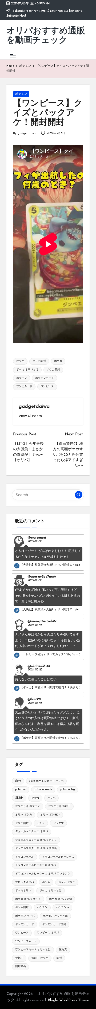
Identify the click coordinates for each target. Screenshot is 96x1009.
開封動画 (20, 966)
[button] (30, 415)
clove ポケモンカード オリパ (46, 781)
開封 (59, 958)
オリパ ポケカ (23, 814)
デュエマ (58, 823)
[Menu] (12, 55)
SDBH (19, 797)
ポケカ (58, 361)
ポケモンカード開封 (54, 924)
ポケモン (21, 94)
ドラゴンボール (24, 856)
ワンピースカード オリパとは (33, 949)
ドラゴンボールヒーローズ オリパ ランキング (42, 873)
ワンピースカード (26, 941)
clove (18, 781)
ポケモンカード (44, 378)
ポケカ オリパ (66, 882)
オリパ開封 (39, 361)
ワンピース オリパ (48, 932)
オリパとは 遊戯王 (59, 806)
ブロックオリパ (24, 882)
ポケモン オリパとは (55, 915)
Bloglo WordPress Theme (68, 1000)
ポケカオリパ (23, 890)
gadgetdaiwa (34, 406)
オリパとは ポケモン (27, 806)
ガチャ (41, 823)
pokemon (20, 789)
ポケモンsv (62, 907)
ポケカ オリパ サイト (28, 899)
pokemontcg (67, 789)
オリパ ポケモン (50, 814)
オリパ (20, 361)
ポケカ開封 (53, 369)
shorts (35, 797)
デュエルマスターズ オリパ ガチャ (36, 840)
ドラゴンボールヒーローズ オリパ (35, 865)
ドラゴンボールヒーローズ (58, 856)
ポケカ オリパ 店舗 (60, 899)
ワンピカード (24, 386)
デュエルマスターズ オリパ (31, 831)
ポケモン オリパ (25, 915)
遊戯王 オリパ (39, 958)
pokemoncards (43, 789)
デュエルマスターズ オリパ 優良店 (36, 848)
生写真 (63, 949)
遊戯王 (19, 958)
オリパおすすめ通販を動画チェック (45, 36)
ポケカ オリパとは (27, 369)
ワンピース (47, 386)
